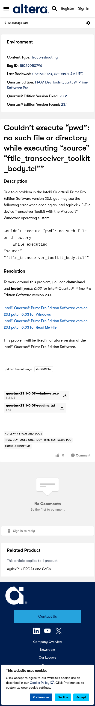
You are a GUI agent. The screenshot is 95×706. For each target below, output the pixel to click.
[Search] (54, 8)
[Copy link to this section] (31, 181)
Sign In (83, 8)
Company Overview (47, 642)
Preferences (41, 697)
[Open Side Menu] (6, 8)
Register (67, 8)
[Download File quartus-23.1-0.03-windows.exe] (65, 395)
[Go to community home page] (30, 8)
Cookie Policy (39, 682)
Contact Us (47, 616)
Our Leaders (47, 657)
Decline (63, 697)
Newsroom (47, 649)
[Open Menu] (88, 23)
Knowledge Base (18, 23)
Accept (81, 697)
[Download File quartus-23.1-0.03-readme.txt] (62, 407)
